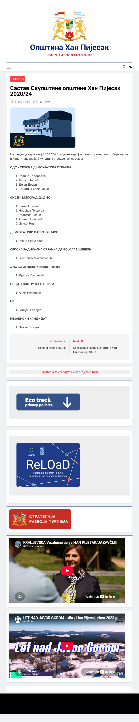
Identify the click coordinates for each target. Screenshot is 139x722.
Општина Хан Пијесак (69, 47)
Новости (17, 79)
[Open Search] (124, 66)
